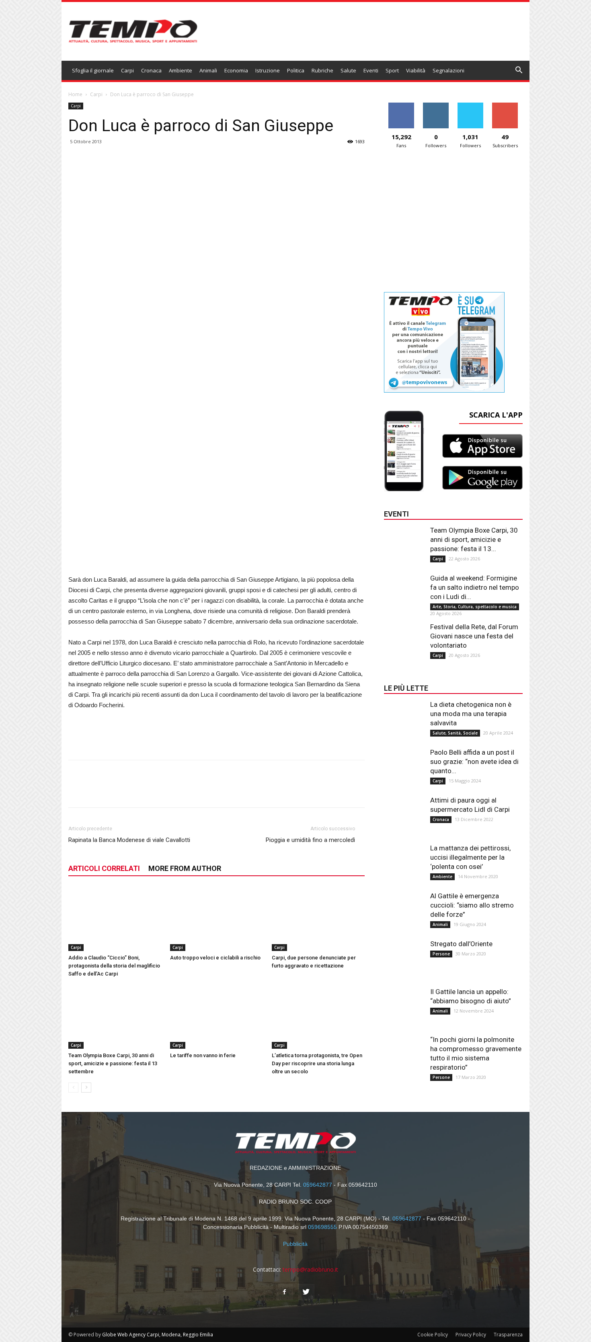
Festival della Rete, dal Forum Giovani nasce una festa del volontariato (474, 636)
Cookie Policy (432, 1334)
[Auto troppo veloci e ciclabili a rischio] (216, 919)
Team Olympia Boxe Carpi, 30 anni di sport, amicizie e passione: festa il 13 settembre (112, 1063)
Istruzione (267, 70)
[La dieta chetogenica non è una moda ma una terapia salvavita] (404, 716)
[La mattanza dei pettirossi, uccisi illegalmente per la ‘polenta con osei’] (404, 860)
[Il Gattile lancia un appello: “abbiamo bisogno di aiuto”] (404, 1003)
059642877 (317, 1184)
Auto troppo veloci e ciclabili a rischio (215, 958)
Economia (236, 70)
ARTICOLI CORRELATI (104, 868)
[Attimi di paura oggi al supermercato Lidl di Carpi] (404, 812)
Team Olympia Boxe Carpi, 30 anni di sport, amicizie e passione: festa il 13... (474, 539)
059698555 (322, 1227)
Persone (441, 954)
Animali (208, 70)
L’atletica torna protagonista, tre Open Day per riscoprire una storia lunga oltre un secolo (317, 1063)
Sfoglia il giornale (93, 70)
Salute (348, 70)
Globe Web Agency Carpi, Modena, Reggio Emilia (157, 1334)
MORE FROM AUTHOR (184, 868)
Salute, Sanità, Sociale (455, 733)
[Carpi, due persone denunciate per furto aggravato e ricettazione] (318, 919)
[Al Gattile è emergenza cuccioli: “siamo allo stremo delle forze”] (404, 907)
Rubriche (322, 70)
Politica (295, 70)
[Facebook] (285, 1292)
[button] (519, 71)
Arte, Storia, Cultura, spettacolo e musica (475, 606)
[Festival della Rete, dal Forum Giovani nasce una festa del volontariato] (404, 638)
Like (401, 106)
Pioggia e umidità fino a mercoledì (310, 840)
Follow (436, 106)
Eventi (370, 70)
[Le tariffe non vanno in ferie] (216, 1017)
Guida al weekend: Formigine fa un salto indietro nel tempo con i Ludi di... (474, 587)
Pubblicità (295, 1244)
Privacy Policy (471, 1334)
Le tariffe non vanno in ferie (203, 1055)
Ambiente (180, 70)
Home (75, 94)
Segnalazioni (448, 70)
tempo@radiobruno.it (310, 1269)
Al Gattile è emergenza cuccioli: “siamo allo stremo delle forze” (472, 905)
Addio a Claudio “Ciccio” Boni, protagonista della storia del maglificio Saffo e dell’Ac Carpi (114, 966)
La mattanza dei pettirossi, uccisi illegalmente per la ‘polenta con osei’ (470, 857)
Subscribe (504, 106)
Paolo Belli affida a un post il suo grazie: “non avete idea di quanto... (474, 761)
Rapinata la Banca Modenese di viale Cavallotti (129, 840)
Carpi (127, 70)
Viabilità (415, 70)
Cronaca (151, 70)
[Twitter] (306, 1292)
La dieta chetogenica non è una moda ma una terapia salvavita (470, 713)
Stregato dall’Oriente (461, 944)
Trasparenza (508, 1334)
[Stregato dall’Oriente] (404, 955)
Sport (392, 70)
